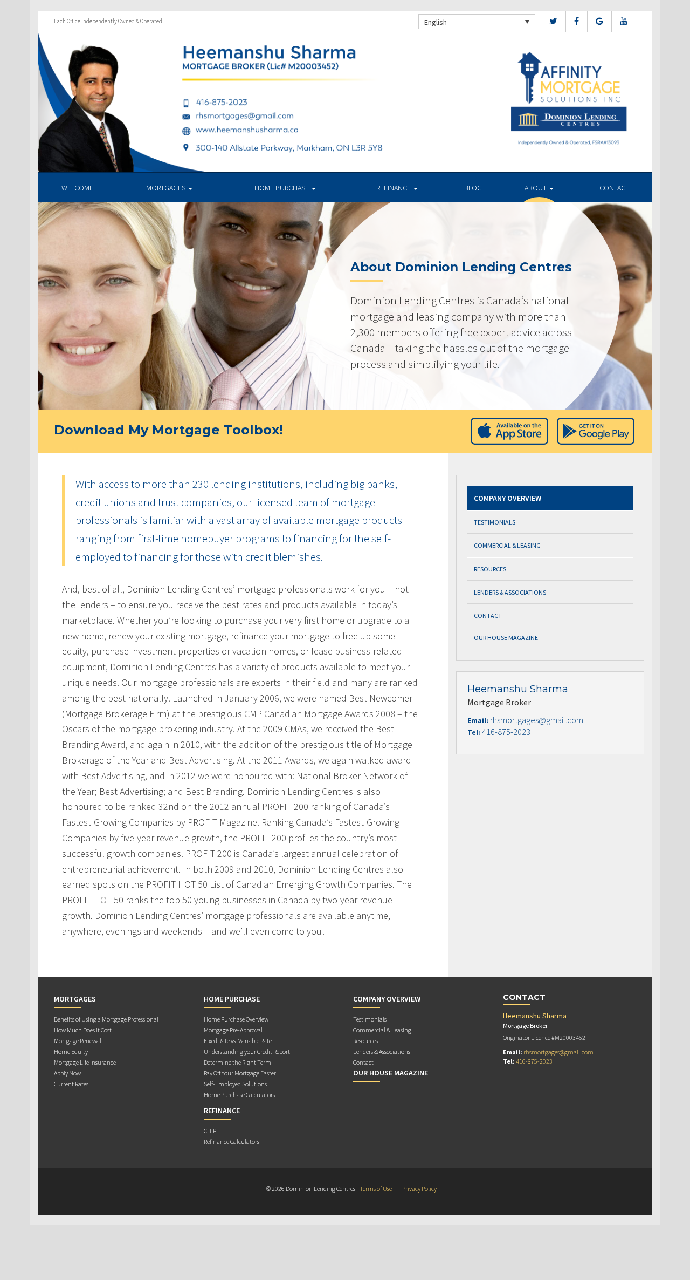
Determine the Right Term (237, 1062)
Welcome (77, 188)
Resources (490, 569)
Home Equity (71, 1051)
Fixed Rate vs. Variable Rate (238, 1041)
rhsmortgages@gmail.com (536, 719)
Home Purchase (282, 188)
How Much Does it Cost (83, 1030)
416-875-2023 (506, 731)
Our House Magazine (506, 638)
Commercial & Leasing (507, 545)
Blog (473, 188)
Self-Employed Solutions (235, 1084)
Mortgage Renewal (77, 1041)
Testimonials (494, 522)
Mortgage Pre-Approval (233, 1030)
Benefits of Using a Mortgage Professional (106, 1019)
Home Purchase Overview (236, 1019)
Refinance (394, 188)
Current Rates (71, 1084)
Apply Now (67, 1073)
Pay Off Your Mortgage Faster (240, 1073)
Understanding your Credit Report (247, 1051)
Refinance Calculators (231, 1142)
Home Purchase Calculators (239, 1095)
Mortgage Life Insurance (85, 1062)
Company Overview (507, 498)
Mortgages (166, 188)
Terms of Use (376, 1188)
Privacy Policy (419, 1188)
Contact (614, 188)
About (536, 188)
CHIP (210, 1131)
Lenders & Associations (510, 592)
